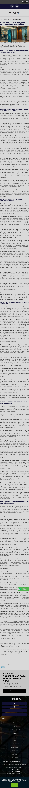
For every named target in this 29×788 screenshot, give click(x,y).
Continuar (14, 785)
